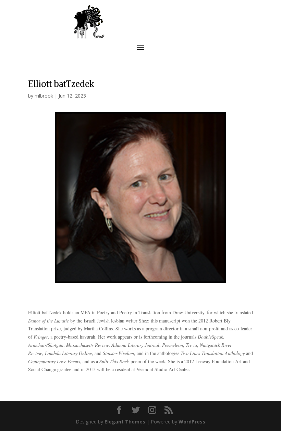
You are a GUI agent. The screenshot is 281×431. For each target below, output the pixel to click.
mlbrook (44, 95)
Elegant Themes (125, 421)
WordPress (192, 421)
